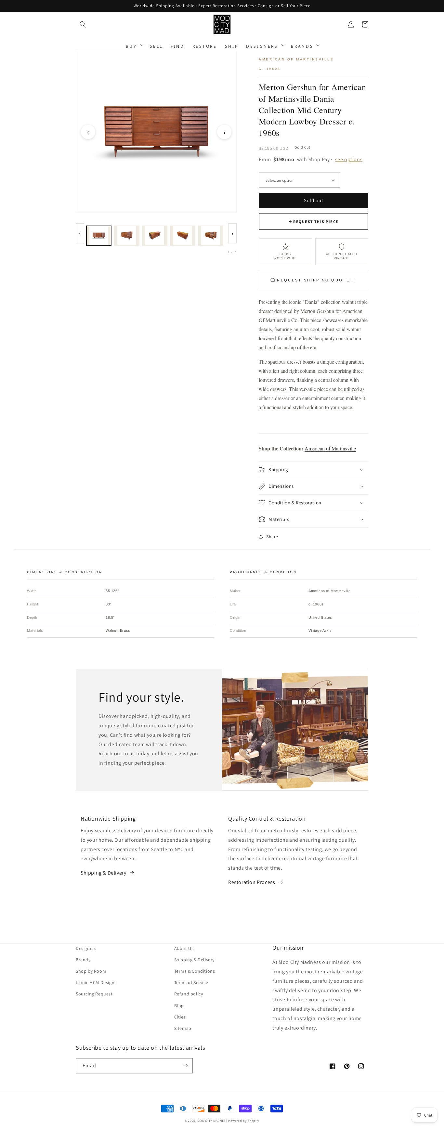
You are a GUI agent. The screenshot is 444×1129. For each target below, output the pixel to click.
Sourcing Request (94, 994)
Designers (86, 948)
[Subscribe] (185, 1065)
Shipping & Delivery (103, 872)
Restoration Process (251, 882)
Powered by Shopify (243, 1121)
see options (349, 159)
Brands (83, 960)
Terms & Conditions (194, 971)
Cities (180, 1017)
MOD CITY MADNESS (212, 1121)
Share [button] (272, 536)
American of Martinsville (330, 448)
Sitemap (182, 1028)
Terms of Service (191, 982)
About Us (184, 948)
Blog (179, 1005)
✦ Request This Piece (314, 221)
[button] (83, 24)
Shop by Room (91, 971)
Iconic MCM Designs (96, 982)
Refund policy (188, 994)
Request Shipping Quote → (316, 280)
